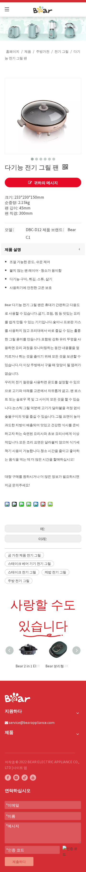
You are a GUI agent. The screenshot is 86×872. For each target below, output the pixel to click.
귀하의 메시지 (46, 182)
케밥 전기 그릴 (55, 572)
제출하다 (19, 861)
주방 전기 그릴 (18, 580)
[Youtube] (33, 777)
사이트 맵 (20, 767)
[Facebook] (8, 777)
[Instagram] (16, 777)
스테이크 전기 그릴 (22, 572)
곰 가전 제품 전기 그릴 (24, 555)
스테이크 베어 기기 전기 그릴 (29, 563)
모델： (10, 229)
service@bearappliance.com (31, 722)
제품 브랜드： (54, 229)
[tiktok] (25, 777)
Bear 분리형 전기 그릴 (57, 666)
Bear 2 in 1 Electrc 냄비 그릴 (28, 666)
